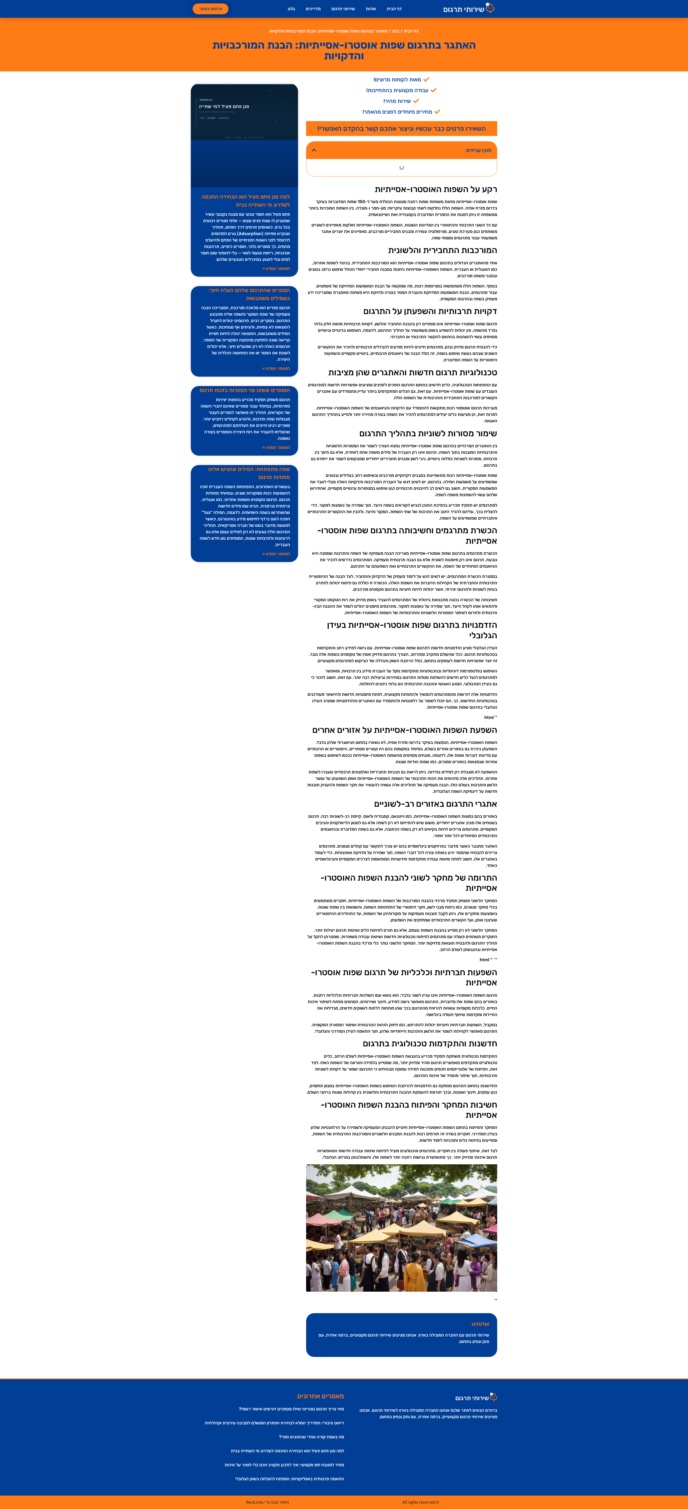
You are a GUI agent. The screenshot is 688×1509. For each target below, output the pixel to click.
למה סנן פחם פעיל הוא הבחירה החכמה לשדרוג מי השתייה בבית (287, 1450)
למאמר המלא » (276, 268)
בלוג (291, 8)
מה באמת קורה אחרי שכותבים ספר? (311, 1436)
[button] (314, 150)
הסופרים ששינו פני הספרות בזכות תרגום (245, 390)
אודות (371, 8)
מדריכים (313, 8)
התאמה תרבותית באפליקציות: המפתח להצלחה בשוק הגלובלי (289, 1478)
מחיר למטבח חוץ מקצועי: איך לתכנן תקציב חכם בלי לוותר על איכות (284, 1464)
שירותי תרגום (343, 8)
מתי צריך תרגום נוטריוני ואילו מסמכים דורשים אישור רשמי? (291, 1408)
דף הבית (394, 8)
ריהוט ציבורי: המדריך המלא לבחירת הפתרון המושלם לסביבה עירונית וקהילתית (274, 1422)
